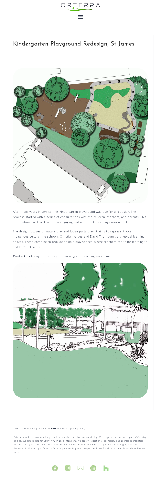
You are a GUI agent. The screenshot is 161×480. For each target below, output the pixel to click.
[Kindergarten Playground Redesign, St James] (80, 135)
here (54, 428)
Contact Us (21, 256)
